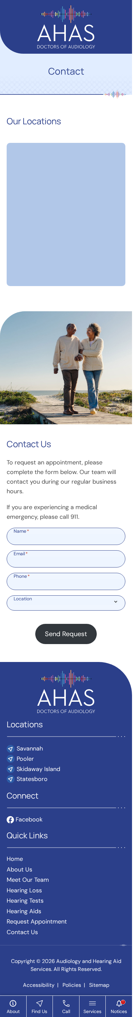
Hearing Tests (25, 901)
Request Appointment (37, 922)
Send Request (66, 633)
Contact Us (22, 932)
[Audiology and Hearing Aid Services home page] (66, 26)
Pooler (25, 759)
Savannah (30, 748)
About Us (19, 869)
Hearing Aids (24, 911)
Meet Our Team (28, 880)
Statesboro (32, 779)
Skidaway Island (38, 769)
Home (15, 859)
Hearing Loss (24, 890)
